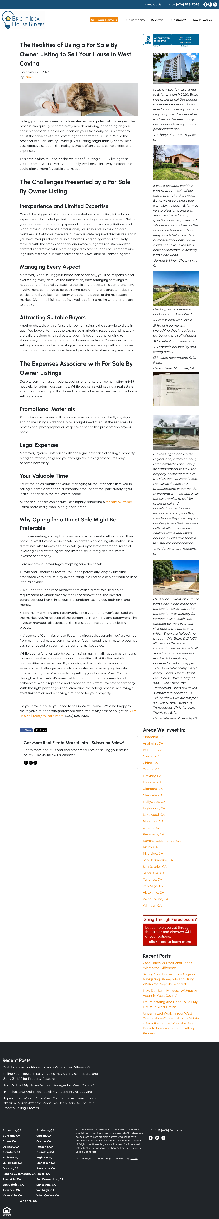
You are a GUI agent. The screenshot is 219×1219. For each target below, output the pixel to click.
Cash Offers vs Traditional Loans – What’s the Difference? (46, 1067)
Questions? (177, 20)
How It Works (202, 20)
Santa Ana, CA (154, 873)
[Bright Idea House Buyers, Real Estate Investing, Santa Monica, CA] (171, 40)
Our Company (134, 20)
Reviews (157, 20)
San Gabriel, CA (155, 867)
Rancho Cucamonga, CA (162, 841)
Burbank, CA (152, 750)
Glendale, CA (153, 795)
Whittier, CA (152, 905)
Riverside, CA (153, 853)
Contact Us (153, 4)
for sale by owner (119, 502)
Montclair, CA (153, 821)
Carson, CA (151, 756)
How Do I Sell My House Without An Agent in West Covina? (48, 1085)
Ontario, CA (151, 828)
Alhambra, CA (153, 737)
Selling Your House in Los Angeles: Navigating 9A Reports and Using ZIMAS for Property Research (169, 979)
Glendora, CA (153, 789)
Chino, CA (150, 763)
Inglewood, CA (154, 808)
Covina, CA (151, 769)
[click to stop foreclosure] (170, 930)
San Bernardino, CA (158, 860)
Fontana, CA (152, 782)
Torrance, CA (152, 879)
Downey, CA (152, 776)
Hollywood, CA (154, 802)
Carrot (134, 1158)
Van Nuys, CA (153, 886)
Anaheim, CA (153, 743)
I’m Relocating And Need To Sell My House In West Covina (47, 1092)
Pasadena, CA (153, 834)
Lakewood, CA (154, 815)
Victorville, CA (153, 892)
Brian (29, 77)
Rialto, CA (150, 847)
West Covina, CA (155, 899)
